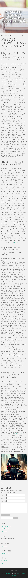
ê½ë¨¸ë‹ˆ (16, 242)
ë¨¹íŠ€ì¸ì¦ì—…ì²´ (18, 434)
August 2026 (4, 546)
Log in (2, 563)
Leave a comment (16, 35)
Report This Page (5, 482)
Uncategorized (5, 553)
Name (3, 495)
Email (3, 498)
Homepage (4, 531)
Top (12, 570)
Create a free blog (6, 526)
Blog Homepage (5, 528)
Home (24, 35)
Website (3, 501)
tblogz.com (8, 573)
